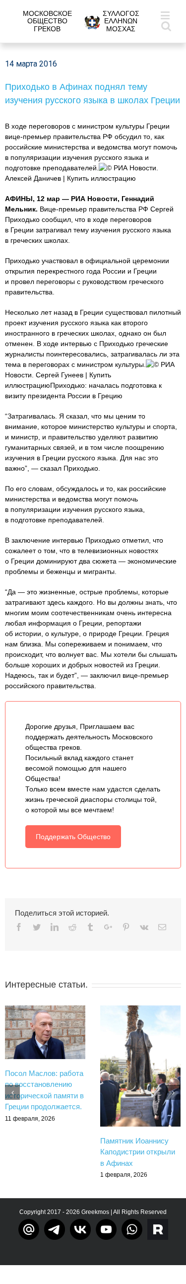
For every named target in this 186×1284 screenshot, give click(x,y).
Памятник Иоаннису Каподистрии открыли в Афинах (137, 1152)
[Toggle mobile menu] (166, 15)
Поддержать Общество (73, 837)
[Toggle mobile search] (166, 25)
